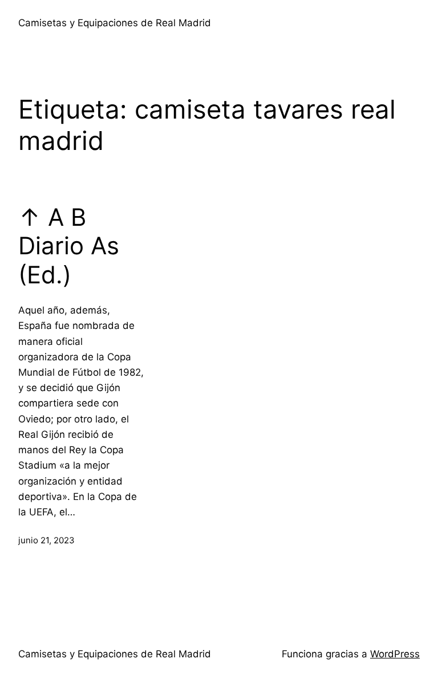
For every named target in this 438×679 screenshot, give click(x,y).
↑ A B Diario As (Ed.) (68, 246)
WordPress (395, 654)
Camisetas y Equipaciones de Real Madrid (114, 23)
